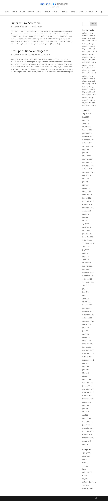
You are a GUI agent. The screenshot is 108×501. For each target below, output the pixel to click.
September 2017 (88, 438)
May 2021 (85, 295)
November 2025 (88, 140)
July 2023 (85, 214)
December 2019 (87, 350)
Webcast (31, 12)
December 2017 (87, 428)
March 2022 (86, 263)
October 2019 (87, 357)
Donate (22, 12)
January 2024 (87, 198)
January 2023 (87, 234)
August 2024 (86, 175)
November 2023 (88, 201)
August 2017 (86, 441)
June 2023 (85, 217)
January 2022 (87, 269)
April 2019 (86, 376)
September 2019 (88, 360)
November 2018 (88, 392)
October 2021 (87, 279)
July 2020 (85, 328)
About (64, 12)
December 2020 (87, 311)
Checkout (89, 12)
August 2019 (86, 363)
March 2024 (86, 191)
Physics (85, 479)
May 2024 (85, 185)
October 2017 (87, 434)
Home (7, 12)
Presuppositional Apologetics (29, 51)
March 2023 (86, 227)
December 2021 (87, 272)
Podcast (47, 12)
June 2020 (85, 331)
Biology (84, 459)
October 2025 (87, 143)
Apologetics (38, 55)
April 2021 (86, 298)
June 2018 (85, 409)
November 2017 (88, 431)
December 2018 (87, 389)
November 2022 (88, 237)
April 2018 (86, 415)
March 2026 (86, 127)
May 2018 (85, 412)
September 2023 (88, 208)
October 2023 (87, 204)
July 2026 (85, 117)
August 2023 (86, 211)
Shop (73, 12)
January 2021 (87, 308)
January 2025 (87, 162)
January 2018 (87, 425)
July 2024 (85, 178)
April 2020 (86, 337)
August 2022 (86, 247)
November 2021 (88, 276)
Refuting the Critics (89, 482)
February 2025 (87, 159)
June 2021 (85, 292)
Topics (14, 12)
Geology (85, 466)
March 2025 (86, 156)
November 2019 (88, 353)
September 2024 (88, 172)
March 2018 (86, 418)
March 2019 (86, 379)
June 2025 (85, 153)
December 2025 (87, 136)
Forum (55, 12)
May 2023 (85, 221)
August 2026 (86, 114)
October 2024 (87, 169)
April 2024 (86, 188)
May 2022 (85, 256)
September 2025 (88, 146)
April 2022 (86, 259)
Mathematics (87, 472)
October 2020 (87, 318)
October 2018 (87, 396)
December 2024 (87, 166)
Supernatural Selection (25, 23)
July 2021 (85, 289)
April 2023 (86, 224)
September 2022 (88, 243)
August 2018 (86, 402)
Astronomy (86, 456)
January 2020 (87, 347)
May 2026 (85, 120)
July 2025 (85, 149)
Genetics (85, 463)
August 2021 (86, 285)
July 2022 (85, 250)
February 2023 (87, 230)
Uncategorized (87, 488)
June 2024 (85, 182)
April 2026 (86, 123)
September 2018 (88, 399)
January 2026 (87, 133)
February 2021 (87, 305)
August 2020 (86, 324)
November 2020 (88, 315)
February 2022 (87, 266)
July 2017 (85, 444)
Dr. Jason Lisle (18, 27)
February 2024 (87, 195)
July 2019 (85, 366)
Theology (38, 27)
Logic (84, 469)
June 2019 (85, 370)
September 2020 (88, 321)
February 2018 (87, 422)
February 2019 (87, 383)
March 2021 (86, 302)
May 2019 (85, 373)
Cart (81, 12)
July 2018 (85, 405)
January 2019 (87, 386)
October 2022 (87, 240)
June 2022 (85, 253)
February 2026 (87, 130)
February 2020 (87, 344)
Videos (38, 12)
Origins (85, 475)
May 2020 (85, 334)
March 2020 (86, 341)
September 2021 (88, 282)
